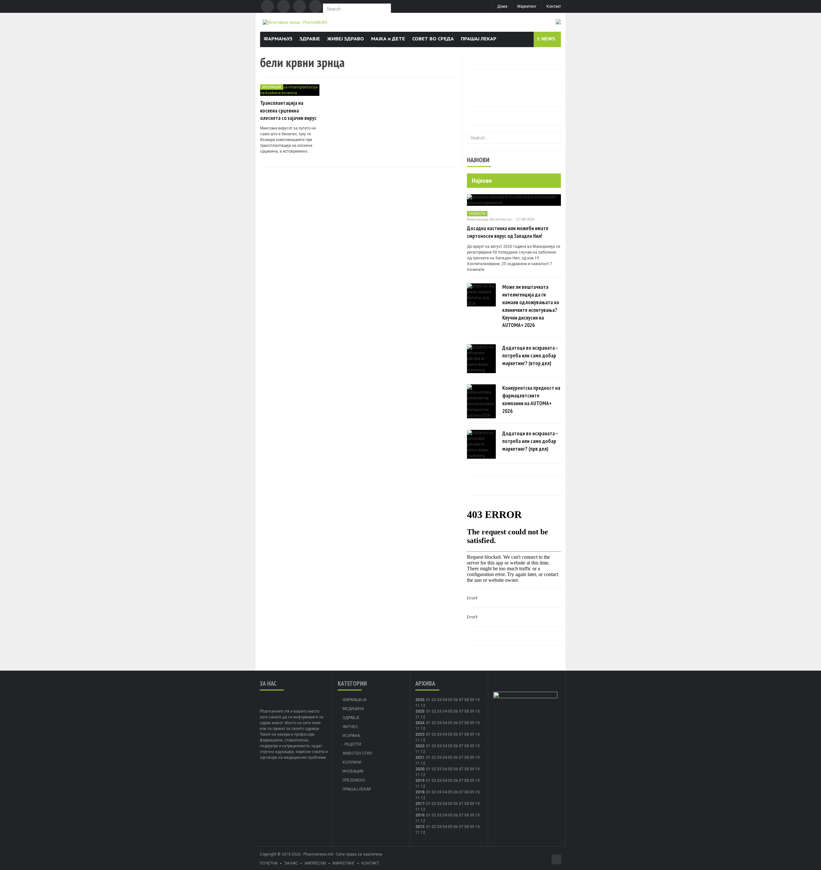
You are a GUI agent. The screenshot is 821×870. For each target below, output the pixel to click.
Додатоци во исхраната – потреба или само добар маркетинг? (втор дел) (530, 355)
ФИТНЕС (350, 726)
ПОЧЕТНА (268, 863)
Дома (502, 6)
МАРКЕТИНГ (344, 863)
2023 (419, 734)
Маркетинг (527, 6)
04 (445, 700)
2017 (419, 803)
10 (477, 711)
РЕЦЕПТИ (352, 744)
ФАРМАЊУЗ (278, 39)
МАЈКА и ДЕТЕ (388, 39)
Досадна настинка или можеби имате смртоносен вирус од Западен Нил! (507, 232)
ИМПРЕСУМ (315, 863)
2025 (419, 711)
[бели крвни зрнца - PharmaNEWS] (295, 22)
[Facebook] (267, 6)
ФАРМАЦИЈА (354, 700)
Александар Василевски (489, 219)
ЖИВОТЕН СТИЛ (357, 753)
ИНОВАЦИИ (271, 87)
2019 (419, 780)
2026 (419, 700)
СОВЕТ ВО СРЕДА (433, 39)
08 (466, 700)
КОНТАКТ (370, 863)
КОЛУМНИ (352, 762)
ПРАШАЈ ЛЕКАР (478, 39)
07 (461, 700)
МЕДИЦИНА (353, 709)
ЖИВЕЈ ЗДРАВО (345, 39)
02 (434, 700)
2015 (419, 826)
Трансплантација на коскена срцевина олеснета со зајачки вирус (288, 110)
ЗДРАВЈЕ (310, 39)
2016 (419, 815)
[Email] (299, 6)
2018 (419, 792)
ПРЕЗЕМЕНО (354, 780)
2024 (419, 723)
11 (417, 717)
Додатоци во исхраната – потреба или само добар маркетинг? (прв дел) (530, 441)
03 (439, 700)
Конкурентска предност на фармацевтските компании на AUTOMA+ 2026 (531, 399)
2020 (419, 769)
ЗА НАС (291, 863)
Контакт (553, 6)
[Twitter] (283, 6)
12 (423, 717)
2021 (419, 757)
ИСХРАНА (351, 735)
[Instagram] (315, 6)
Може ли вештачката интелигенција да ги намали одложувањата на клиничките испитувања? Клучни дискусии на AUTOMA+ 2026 (530, 306)
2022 (419, 746)
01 (428, 700)
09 (472, 711)
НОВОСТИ (477, 213)
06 (455, 700)
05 (450, 700)
